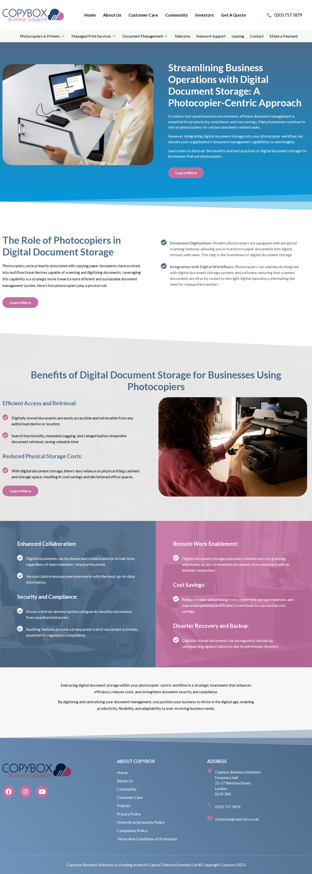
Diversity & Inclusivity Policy (141, 822)
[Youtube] (42, 791)
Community (176, 15)
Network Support (211, 36)
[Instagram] (25, 791)
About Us (112, 15)
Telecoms (182, 36)
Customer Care (143, 15)
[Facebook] (8, 791)
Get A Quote (233, 15)
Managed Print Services (91, 36)
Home (90, 15)
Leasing (238, 36)
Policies (123, 805)
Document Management (142, 36)
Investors (204, 15)
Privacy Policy (129, 814)
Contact (257, 36)
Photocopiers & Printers (40, 36)
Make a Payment (284, 36)
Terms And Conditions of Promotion (147, 838)
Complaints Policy (132, 830)
